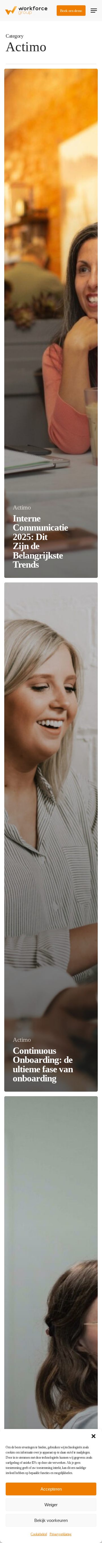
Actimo (22, 507)
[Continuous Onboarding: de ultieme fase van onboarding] (51, 837)
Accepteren (51, 1489)
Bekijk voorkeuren (51, 1520)
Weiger (51, 1504)
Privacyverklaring (60, 1534)
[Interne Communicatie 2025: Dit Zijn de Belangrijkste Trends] (51, 323)
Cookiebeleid (39, 1534)
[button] (93, 1436)
